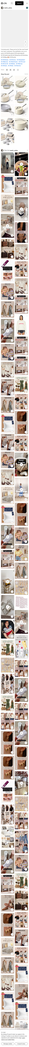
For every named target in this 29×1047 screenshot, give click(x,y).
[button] (27, 3)
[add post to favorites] (25, 45)
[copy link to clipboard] (18, 70)
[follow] (27, 8)
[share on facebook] (7, 70)
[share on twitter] (14, 70)
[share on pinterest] (10, 70)
